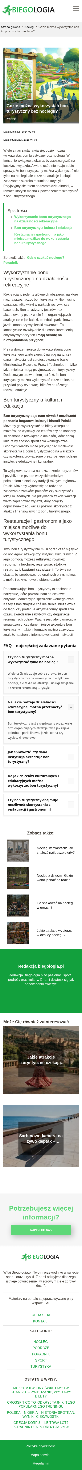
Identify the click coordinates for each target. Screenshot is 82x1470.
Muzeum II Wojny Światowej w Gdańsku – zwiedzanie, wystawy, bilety (41, 1392)
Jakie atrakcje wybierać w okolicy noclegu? (54, 933)
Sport (41, 1360)
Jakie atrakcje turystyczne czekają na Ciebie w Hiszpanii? (41, 1060)
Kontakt (41, 1321)
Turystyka (40, 1366)
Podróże (41, 1348)
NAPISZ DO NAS (41, 1230)
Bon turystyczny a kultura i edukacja (43, 228)
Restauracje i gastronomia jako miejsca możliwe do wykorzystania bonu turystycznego (41, 239)
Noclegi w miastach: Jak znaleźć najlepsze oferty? (56, 850)
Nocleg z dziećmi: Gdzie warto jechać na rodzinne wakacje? (55, 878)
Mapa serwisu (40, 1455)
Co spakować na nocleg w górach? (55, 905)
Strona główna (11, 27)
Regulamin (41, 1463)
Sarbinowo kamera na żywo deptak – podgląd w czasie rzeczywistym (41, 1138)
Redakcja (41, 1315)
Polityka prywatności (41, 1446)
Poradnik (41, 1354)
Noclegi (29, 27)
